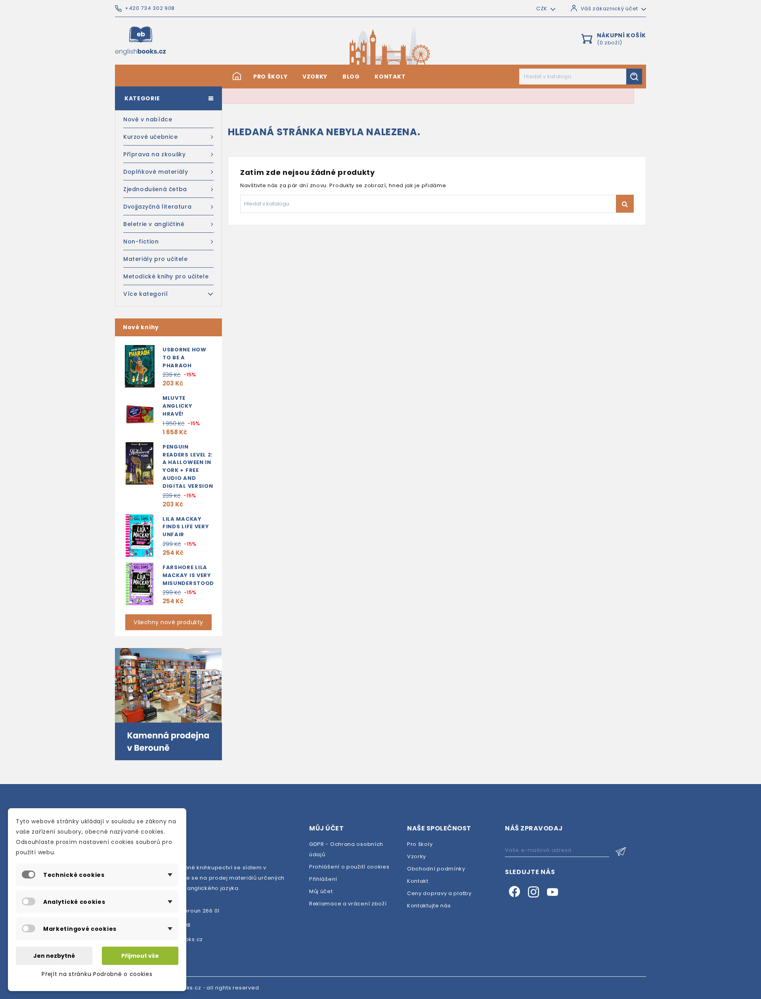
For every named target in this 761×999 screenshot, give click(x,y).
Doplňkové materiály (155, 172)
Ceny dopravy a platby (439, 893)
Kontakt (390, 77)
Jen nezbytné (54, 956)
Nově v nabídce (147, 119)
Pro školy (270, 77)
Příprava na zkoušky (154, 154)
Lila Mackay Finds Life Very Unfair (186, 527)
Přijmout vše (140, 956)
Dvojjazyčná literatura (157, 207)
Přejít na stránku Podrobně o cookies (97, 974)
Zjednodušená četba (155, 189)
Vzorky (314, 77)
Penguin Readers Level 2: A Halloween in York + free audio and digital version (188, 466)
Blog (351, 77)
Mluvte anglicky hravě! (178, 406)
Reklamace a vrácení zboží (348, 903)
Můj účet (321, 891)
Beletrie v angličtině (154, 224)
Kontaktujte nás (429, 905)
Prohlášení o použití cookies (349, 867)
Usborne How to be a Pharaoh (185, 357)
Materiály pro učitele (155, 259)
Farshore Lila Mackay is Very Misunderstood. (189, 575)
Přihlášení (323, 879)
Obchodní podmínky (436, 868)
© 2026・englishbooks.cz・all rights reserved (194, 987)
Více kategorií (145, 294)
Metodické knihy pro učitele (165, 276)
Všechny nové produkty (168, 622)
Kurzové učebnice (150, 137)
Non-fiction (141, 241)
